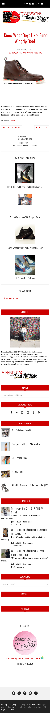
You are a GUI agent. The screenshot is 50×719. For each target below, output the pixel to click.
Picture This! (17, 472)
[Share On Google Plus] (43, 127)
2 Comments (16, 546)
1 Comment (16, 524)
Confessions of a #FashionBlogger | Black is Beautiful (27, 553)
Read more (27, 522)
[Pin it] (46, 127)
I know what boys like (32, 52)
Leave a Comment (11, 127)
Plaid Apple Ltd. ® (32, 659)
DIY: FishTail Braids (20, 458)
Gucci (18, 52)
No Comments (17, 567)
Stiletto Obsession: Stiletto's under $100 (30, 485)
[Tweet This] (37, 127)
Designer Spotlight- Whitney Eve (26, 444)
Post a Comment (11, 298)
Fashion (11, 52)
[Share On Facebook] (39, 127)
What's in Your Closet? (21, 430)
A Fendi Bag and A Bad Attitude (29, 707)
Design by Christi (16, 659)
